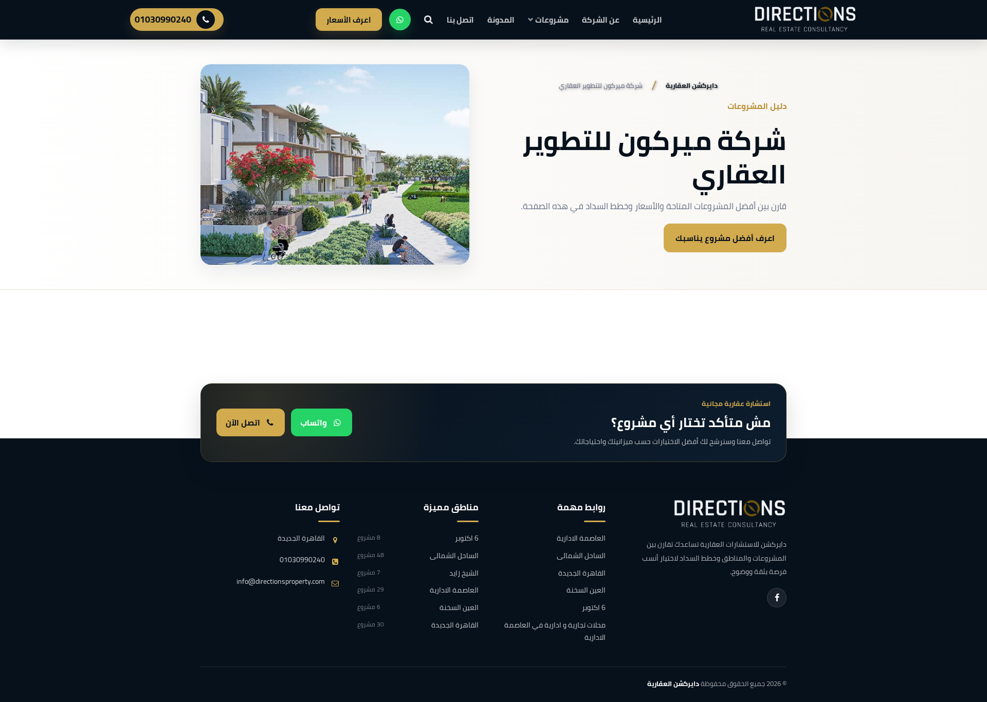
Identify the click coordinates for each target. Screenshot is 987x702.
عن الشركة (600, 19)
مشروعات (552, 19)
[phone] (205, 19)
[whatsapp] (400, 19)
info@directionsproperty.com (280, 582)
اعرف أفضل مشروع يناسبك (725, 238)
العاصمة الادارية (581, 538)
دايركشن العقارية (673, 683)
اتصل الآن (243, 422)
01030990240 (163, 19)
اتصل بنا (460, 19)
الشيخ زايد (418, 573)
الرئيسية (647, 19)
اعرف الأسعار (348, 19)
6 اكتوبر (593, 608)
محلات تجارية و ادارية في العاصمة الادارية (554, 631)
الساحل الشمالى (581, 556)
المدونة (501, 19)
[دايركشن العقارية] (730, 514)
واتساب (313, 422)
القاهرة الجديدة (581, 573)
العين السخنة (585, 590)
